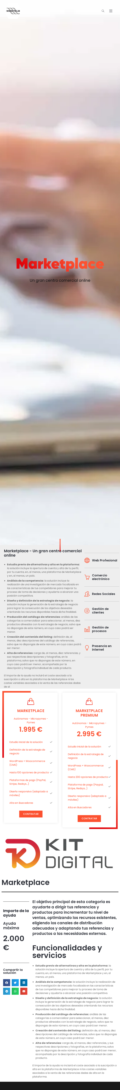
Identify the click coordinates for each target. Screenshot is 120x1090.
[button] (6, 982)
